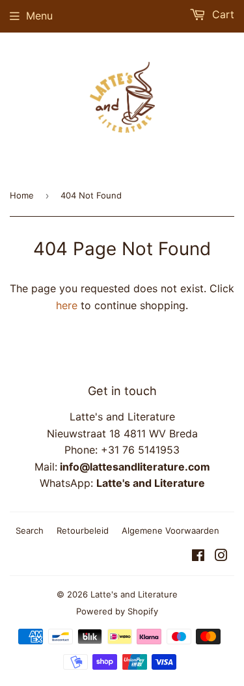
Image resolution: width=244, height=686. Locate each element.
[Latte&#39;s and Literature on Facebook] (198, 556)
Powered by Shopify (117, 611)
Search (30, 530)
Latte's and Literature (134, 594)
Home (22, 195)
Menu (39, 15)
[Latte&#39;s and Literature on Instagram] (221, 556)
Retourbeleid (83, 530)
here (66, 305)
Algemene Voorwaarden (170, 530)
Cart (221, 14)
